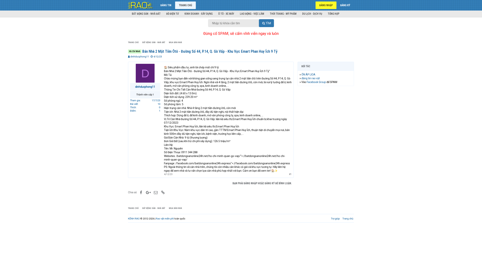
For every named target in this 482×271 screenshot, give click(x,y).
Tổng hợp (333, 13)
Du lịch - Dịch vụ (312, 13)
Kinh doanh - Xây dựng (199, 13)
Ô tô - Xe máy (226, 13)
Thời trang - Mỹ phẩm (283, 13)
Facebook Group (316, 82)
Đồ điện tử (172, 13)
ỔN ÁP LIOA (308, 74)
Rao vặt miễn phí (165, 218)
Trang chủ (185, 5)
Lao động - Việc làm (252, 13)
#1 (290, 174)
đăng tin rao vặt (310, 78)
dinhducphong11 (139, 56)
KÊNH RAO (134, 218)
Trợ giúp (335, 218)
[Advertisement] (325, 146)
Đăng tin (165, 5)
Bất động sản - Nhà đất (146, 13)
